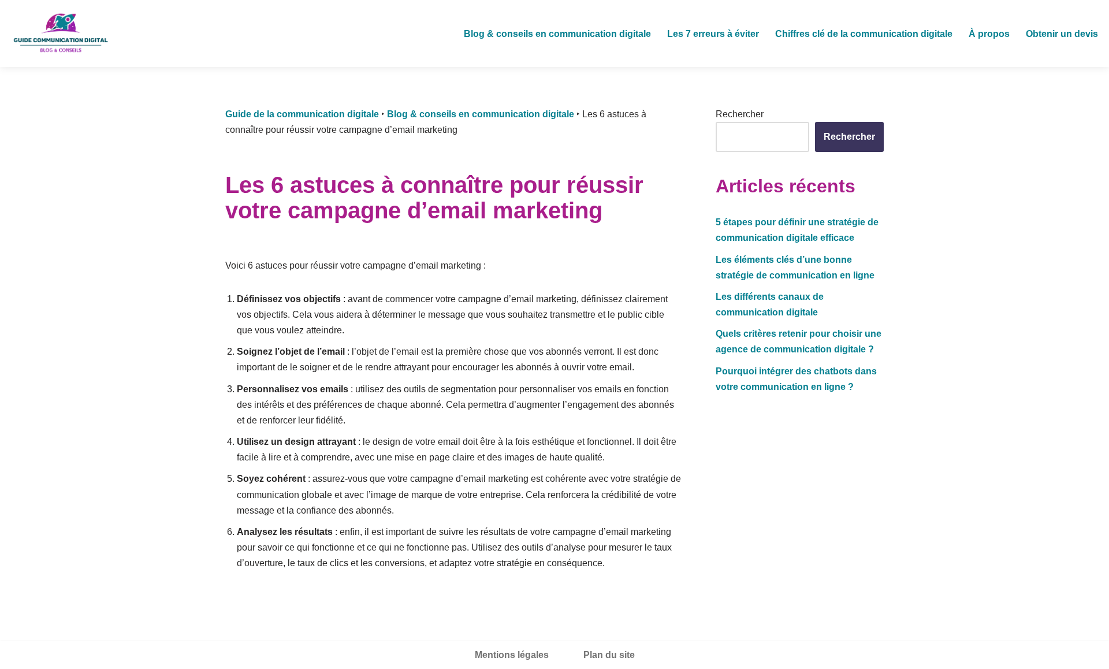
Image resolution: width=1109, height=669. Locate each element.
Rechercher (740, 114)
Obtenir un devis (1062, 34)
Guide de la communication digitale (302, 114)
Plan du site (609, 655)
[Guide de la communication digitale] (61, 33)
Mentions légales (512, 655)
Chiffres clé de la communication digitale (863, 34)
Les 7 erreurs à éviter (713, 34)
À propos (989, 34)
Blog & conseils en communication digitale (557, 34)
